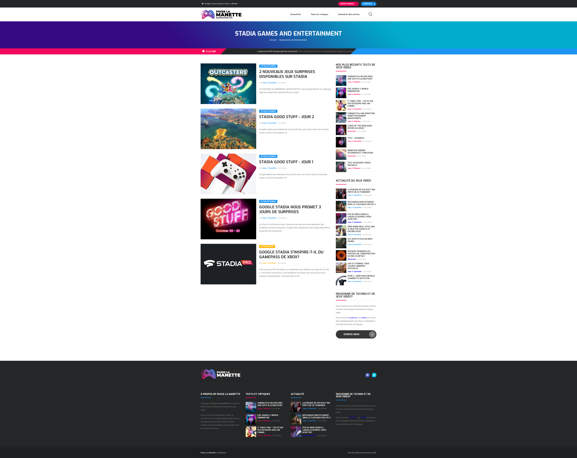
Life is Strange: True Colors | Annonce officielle (358, 266)
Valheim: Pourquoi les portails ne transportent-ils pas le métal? (362, 253)
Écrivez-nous (351, 334)
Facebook (353, 318)
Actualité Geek (267, 246)
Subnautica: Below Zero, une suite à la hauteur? (360, 77)
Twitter (363, 318)
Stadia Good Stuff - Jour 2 (286, 117)
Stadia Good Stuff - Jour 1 (286, 162)
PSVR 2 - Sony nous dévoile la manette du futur (361, 277)
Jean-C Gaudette (269, 83)
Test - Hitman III (356, 138)
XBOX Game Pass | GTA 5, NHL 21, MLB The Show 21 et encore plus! (361, 229)
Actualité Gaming (268, 66)
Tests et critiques (319, 14)
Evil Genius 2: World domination (358, 90)
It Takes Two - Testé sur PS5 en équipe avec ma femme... (360, 103)
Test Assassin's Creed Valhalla (359, 164)
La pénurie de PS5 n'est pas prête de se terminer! (361, 190)
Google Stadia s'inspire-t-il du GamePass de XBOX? (291, 254)
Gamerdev (352, 131)
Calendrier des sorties (349, 14)
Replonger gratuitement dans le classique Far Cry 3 (362, 203)
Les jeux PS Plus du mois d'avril (360, 240)
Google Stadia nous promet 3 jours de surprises (290, 209)
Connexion (367, 4)
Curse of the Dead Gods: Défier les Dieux (360, 127)
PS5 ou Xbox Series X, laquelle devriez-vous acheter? (359, 216)
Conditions (221, 453)
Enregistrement (347, 4)
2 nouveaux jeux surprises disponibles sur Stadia (287, 74)
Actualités (295, 14)
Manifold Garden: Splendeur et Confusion (360, 151)
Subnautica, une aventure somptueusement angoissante (361, 115)
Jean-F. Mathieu (354, 82)
